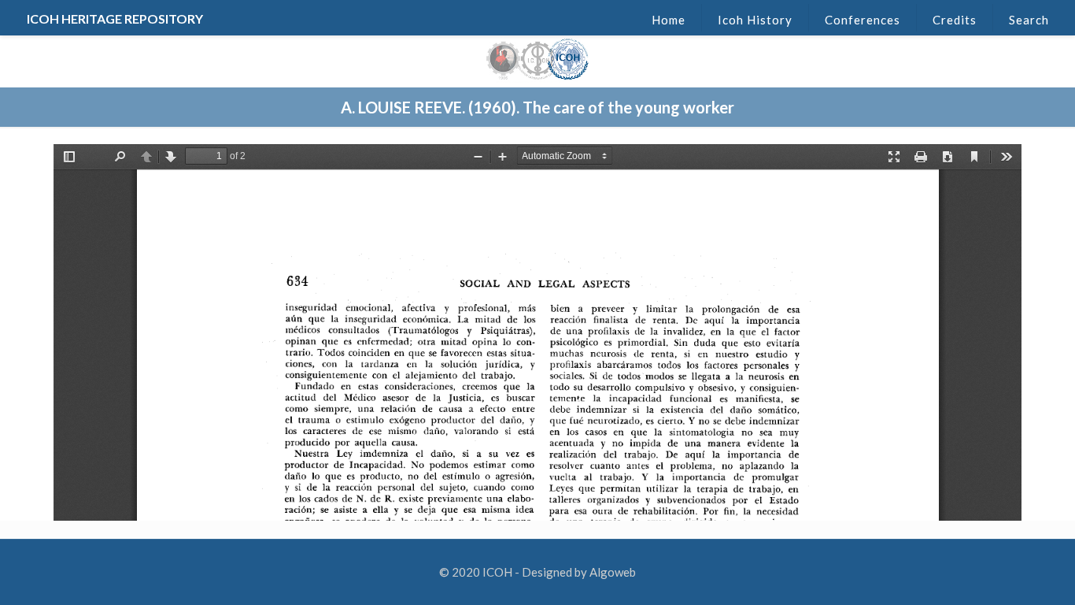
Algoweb (612, 572)
